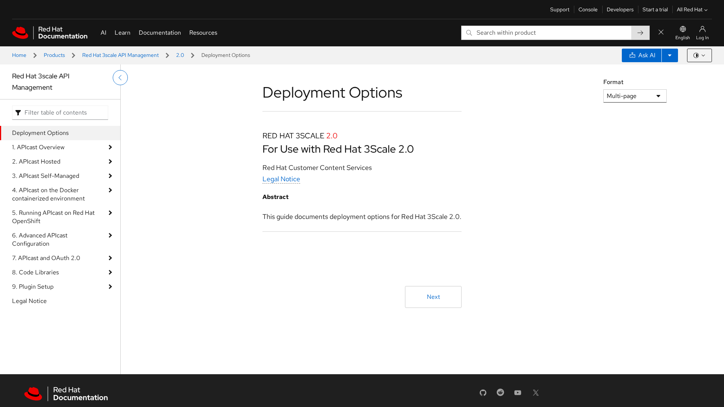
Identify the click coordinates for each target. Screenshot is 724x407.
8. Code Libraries (35, 272)
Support (559, 9)
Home (19, 55)
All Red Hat (690, 9)
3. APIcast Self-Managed (45, 176)
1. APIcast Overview (38, 147)
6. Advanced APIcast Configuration (39, 239)
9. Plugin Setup (33, 287)
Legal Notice (29, 301)
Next (433, 297)
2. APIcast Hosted (36, 161)
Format (613, 82)
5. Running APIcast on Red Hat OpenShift (53, 217)
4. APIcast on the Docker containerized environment (48, 194)
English (682, 38)
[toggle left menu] (120, 77)
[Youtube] (517, 395)
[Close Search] (661, 33)
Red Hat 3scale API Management (120, 55)
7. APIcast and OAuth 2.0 (46, 258)
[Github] (483, 395)
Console (588, 9)
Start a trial (655, 9)
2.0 (180, 55)
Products (54, 55)
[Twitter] (535, 395)
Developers (620, 9)
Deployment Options (40, 133)
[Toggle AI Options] (669, 55)
